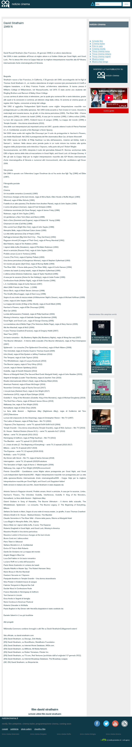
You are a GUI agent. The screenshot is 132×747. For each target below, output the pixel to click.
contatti (5, 729)
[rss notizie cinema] (124, 726)
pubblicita (14, 729)
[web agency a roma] (103, 740)
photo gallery (26, 729)
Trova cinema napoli (101, 56)
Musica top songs (100, 62)
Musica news (98, 59)
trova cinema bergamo (38, 734)
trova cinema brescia (113, 734)
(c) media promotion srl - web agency (118, 740)
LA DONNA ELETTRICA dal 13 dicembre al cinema (101, 369)
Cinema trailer (98, 44)
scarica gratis (109, 111)
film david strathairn (44, 709)
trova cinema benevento (10, 734)
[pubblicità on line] (101, 78)
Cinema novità (98, 49)
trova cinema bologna (88, 734)
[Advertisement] (16, 41)
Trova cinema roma (101, 51)
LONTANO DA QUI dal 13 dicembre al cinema (101, 398)
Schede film (97, 41)
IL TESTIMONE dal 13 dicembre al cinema (101, 339)
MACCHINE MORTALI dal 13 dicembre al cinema (101, 428)
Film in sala (97, 46)
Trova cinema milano (101, 54)
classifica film (39, 729)
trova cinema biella (64, 734)
